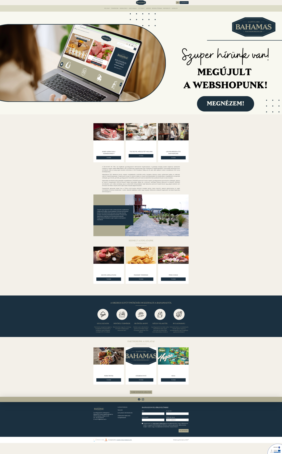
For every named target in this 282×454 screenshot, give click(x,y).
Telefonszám (145, 417)
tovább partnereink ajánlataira (141, 392)
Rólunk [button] (106, 8)
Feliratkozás (183, 430)
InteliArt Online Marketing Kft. (124, 440)
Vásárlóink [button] (123, 8)
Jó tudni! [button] (141, 8)
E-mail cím (169, 411)
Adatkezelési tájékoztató (124, 415)
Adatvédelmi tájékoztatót (159, 423)
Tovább (108, 157)
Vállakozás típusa (170, 417)
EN (177, 2)
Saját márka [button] (132, 8)
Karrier (148, 8)
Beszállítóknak (157, 8)
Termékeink (114, 8)
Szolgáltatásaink (122, 417)
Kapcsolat (120, 410)
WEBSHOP (175, 8)
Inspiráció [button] (166, 8)
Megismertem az (165, 425)
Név (143, 411)
